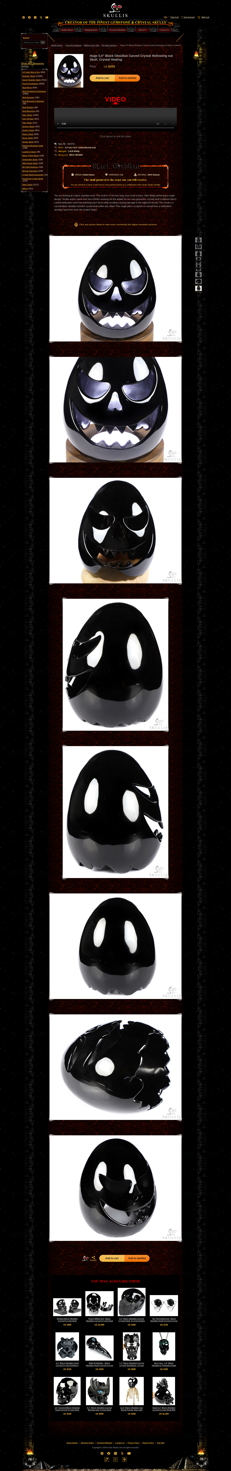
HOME (85, 1258)
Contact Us (120, 1443)
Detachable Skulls (32, 159)
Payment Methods (104, 1443)
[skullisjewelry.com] (115, 1459)
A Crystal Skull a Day (33, 72)
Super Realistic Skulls (34, 80)
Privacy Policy (134, 1443)
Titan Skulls (29, 123)
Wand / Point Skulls (33, 156)
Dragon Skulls (30, 130)
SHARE (93, 1260)
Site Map (161, 1443)
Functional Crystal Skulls (32, 180)
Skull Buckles (30, 107)
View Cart (174, 17)
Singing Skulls (31, 127)
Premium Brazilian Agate (32, 147)
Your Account (189, 17)
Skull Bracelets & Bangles (33, 102)
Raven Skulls (30, 134)
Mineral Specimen (32, 171)
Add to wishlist (127, 78)
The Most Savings (109, 45)
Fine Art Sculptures (33, 84)
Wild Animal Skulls (32, 163)
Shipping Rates (87, 1443)
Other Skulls (30, 185)
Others (27, 189)
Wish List (205, 17)
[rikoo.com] (106, 1459)
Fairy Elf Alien (30, 119)
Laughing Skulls (31, 152)
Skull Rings (29, 88)
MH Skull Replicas (32, 167)
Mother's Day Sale (91, 45)
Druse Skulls (30, 138)
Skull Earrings (30, 97)
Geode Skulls (30, 142)
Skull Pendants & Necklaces (34, 92)
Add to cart (102, 78)
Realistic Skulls (32, 76)
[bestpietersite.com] (124, 1459)
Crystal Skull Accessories (35, 175)
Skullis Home (56, 45)
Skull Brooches (30, 111)
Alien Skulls (30, 115)
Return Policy (148, 1443)
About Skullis (72, 1443)
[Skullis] (115, 9)
